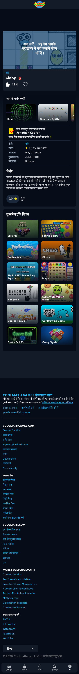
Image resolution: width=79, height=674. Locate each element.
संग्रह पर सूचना (10, 407)
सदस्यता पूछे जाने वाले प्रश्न (15, 444)
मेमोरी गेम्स (7, 498)
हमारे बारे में (7, 435)
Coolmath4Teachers (15, 602)
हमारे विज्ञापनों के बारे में (48, 407)
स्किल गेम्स (7, 484)
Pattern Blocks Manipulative (19, 593)
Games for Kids (12, 430)
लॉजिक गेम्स (8, 494)
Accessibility (10, 468)
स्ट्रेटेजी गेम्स (9, 480)
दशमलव (6, 558)
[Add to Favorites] (25, 84)
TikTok (7, 619)
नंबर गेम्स (7, 489)
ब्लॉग (5, 454)
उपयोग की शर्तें (27, 407)
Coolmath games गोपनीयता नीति (28, 395)
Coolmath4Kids (12, 574)
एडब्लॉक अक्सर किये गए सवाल (16, 412)
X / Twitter (9, 624)
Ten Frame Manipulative (16, 579)
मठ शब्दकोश (8, 543)
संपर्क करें (7, 463)
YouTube (8, 638)
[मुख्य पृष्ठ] (39, 4)
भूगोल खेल (7, 513)
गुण (4, 562)
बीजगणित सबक (10, 534)
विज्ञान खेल (7, 508)
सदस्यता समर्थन (10, 449)
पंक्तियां (6, 548)
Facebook (9, 633)
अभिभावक (7, 439)
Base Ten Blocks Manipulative (20, 584)
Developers (9, 458)
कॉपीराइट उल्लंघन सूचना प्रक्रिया (57, 402)
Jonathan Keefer (28, 132)
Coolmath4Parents (14, 607)
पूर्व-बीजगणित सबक (11, 529)
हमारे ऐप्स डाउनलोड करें (13, 517)
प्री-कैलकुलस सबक (12, 539)
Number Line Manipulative (18, 588)
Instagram (9, 628)
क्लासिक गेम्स (9, 503)
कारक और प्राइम (10, 553)
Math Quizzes (11, 598)
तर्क (7, 72)
